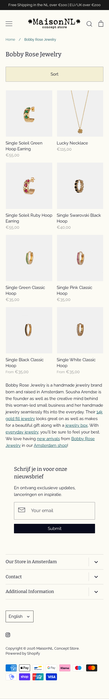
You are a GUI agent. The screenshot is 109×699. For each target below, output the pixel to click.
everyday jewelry (22, 432)
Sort (54, 74)
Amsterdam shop (50, 445)
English (16, 616)
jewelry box (76, 425)
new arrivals (48, 438)
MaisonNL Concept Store (57, 648)
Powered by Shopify (23, 653)
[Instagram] (7, 634)
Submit (54, 528)
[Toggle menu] (9, 24)
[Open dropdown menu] (96, 562)
